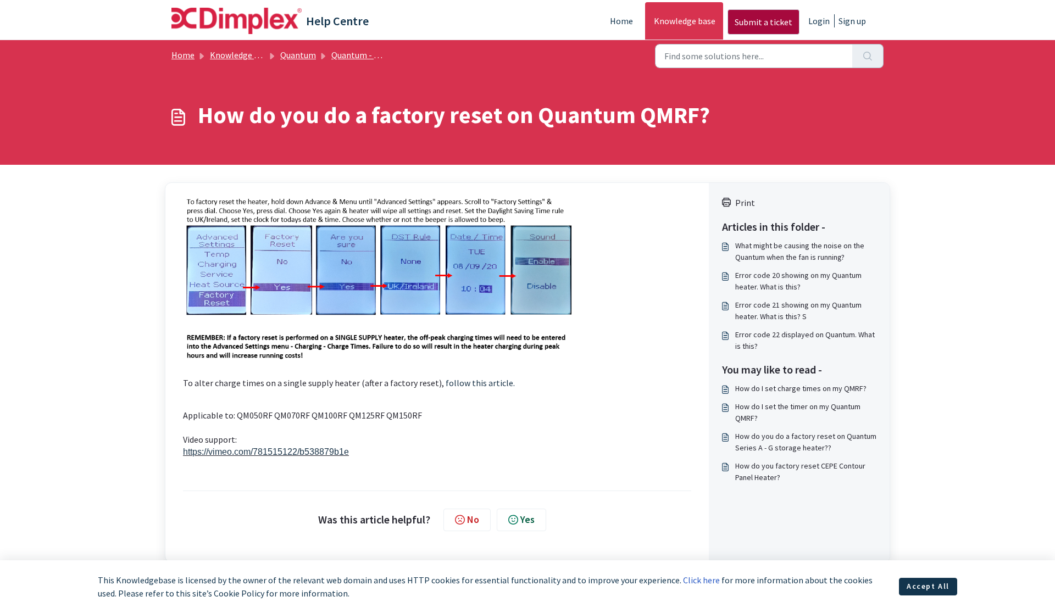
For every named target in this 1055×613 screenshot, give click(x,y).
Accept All (928, 586)
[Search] (868, 56)
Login (819, 20)
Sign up (852, 20)
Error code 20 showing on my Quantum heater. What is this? (798, 281)
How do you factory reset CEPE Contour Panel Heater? (800, 471)
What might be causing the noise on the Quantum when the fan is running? (799, 251)
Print (745, 202)
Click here (701, 580)
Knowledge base (684, 20)
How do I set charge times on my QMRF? (801, 388)
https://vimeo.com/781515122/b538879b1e (266, 451)
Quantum (298, 54)
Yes (527, 519)
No (473, 519)
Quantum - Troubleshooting (384, 54)
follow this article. (480, 382)
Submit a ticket (763, 21)
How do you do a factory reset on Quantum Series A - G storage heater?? (805, 442)
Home (621, 20)
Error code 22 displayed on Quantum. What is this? (805, 340)
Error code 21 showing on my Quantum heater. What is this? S (798, 310)
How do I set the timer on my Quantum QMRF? (797, 412)
